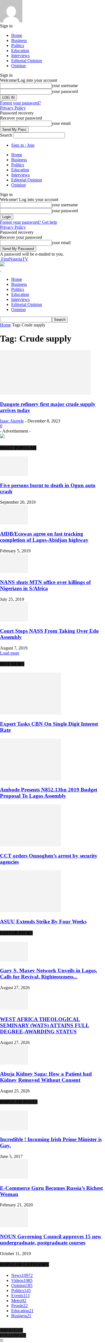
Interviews (20, 55)
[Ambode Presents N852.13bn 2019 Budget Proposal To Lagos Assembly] (30, 779)
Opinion (18, 65)
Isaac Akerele (12, 421)
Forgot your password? (20, 103)
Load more (9, 653)
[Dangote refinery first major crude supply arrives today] (45, 393)
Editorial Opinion (26, 60)
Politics (17, 45)
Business (19, 40)
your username (65, 85)
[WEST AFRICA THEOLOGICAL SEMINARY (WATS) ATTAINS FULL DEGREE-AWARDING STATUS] (14, 1008)
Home (16, 35)
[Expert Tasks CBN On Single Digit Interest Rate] (30, 713)
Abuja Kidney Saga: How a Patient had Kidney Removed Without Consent (46, 1077)
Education (20, 50)
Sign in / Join (22, 145)
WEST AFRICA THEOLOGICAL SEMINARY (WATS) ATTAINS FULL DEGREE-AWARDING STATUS (44, 1025)
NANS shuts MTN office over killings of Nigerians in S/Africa (45, 585)
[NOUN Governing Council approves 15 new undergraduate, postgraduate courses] (14, 1225)
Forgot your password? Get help (28, 222)
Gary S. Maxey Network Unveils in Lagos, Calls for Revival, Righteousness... (48, 974)
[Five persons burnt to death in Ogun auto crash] (14, 474)
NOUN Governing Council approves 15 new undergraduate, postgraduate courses (50, 1240)
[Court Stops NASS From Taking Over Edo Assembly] (14, 620)
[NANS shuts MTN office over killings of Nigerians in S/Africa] (14, 571)
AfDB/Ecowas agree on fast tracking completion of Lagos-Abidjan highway (44, 537)
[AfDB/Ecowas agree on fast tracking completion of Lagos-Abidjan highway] (14, 522)
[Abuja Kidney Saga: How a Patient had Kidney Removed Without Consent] (14, 1063)
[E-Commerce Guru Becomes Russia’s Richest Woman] (14, 1177)
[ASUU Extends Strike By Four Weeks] (30, 910)
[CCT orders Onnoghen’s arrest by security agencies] (30, 844)
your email (61, 123)
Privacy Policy (13, 108)
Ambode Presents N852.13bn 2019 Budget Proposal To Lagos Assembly (48, 793)
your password (65, 91)
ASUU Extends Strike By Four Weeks (43, 921)
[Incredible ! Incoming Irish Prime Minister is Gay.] (14, 1128)
